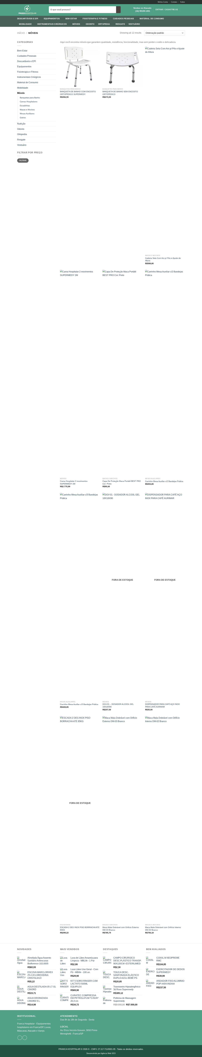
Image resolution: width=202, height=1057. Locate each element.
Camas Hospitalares (28, 102)
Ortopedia (104, 24)
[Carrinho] (183, 10)
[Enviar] (118, 9)
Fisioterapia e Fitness (95, 18)
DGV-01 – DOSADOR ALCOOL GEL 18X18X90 (118, 705)
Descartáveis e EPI (27, 18)
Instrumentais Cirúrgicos (52, 24)
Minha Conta (163, 2)
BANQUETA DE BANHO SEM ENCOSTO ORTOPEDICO (120, 92)
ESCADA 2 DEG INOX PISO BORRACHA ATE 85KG (79, 928)
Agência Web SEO (108, 1053)
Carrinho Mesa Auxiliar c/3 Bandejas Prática (79, 704)
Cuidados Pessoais (123, 18)
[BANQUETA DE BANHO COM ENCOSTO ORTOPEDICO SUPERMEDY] (80, 67)
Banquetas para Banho (30, 98)
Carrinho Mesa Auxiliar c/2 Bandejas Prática (164, 481)
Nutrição (21, 124)
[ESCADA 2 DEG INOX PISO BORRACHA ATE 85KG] (80, 819)
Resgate (120, 24)
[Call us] (24, 2)
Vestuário (134, 24)
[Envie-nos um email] (21, 2)
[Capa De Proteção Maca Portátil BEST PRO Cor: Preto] (122, 373)
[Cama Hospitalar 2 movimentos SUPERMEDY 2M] (80, 373)
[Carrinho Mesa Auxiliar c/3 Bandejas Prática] (80, 596)
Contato (174, 2)
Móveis (76, 24)
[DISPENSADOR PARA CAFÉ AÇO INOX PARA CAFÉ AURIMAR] (165, 596)
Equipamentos (52, 18)
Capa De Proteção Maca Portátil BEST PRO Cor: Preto (122, 482)
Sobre (182, 2)
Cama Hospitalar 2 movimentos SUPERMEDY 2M (73, 482)
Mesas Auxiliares (27, 113)
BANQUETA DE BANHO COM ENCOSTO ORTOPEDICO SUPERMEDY (78, 92)
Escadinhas (25, 106)
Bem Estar (71, 18)
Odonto (90, 24)
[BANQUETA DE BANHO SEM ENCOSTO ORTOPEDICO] (122, 67)
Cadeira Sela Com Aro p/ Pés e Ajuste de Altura (163, 259)
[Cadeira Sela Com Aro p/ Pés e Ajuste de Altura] (165, 150)
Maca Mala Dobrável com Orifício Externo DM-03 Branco (121, 928)
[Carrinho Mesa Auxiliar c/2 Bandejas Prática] (165, 373)
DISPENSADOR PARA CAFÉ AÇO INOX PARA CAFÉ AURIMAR (162, 705)
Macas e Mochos (27, 109)
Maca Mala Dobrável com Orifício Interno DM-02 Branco (163, 928)
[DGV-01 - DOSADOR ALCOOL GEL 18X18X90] (122, 596)
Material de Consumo (152, 18)
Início (21, 32)
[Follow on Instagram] (18, 2)
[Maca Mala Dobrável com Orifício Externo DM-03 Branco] (122, 819)
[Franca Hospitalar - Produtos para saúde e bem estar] (31, 10)
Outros (23, 117)
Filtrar (23, 160)
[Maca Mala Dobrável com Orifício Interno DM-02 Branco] (165, 819)
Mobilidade (25, 24)
